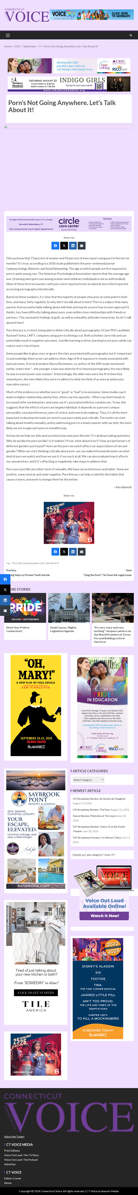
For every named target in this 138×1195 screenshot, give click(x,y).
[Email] (81, 246)
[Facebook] (55, 246)
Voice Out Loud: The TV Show (21, 1155)
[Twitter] (64, 246)
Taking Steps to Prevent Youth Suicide (28, 572)
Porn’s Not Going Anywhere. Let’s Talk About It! (35, 563)
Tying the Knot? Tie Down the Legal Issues (107, 572)
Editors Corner (12, 1178)
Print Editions (12, 1150)
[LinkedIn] (73, 246)
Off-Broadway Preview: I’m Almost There (97, 837)
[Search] (131, 35)
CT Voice (91, 1191)
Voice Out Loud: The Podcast (21, 1159)
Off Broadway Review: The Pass (91, 809)
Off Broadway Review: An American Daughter (99, 798)
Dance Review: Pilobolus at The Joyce (94, 815)
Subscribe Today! (14, 1136)
